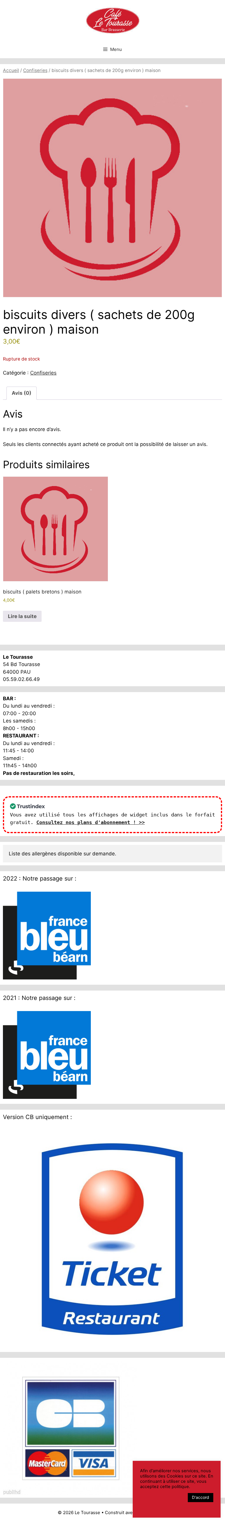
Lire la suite (22, 616)
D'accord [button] (200, 1497)
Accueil (11, 70)
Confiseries (35, 70)
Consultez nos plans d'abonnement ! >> (90, 822)
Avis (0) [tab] (21, 393)
